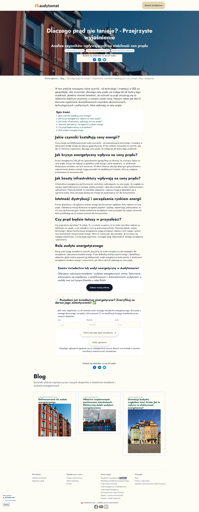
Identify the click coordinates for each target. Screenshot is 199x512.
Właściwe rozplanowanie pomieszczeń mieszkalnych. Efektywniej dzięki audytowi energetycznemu (98, 403)
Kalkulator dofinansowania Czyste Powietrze (150, 484)
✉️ (9, 500)
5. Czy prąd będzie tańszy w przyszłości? (74, 127)
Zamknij (6, 504)
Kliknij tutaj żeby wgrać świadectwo (98, 332)
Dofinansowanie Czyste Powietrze (112, 492)
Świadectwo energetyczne (113, 478)
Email (116, 320)
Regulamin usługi (38, 481)
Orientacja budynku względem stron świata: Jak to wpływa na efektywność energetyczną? (144, 403)
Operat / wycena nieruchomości (112, 495)
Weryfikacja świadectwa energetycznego (115, 481)
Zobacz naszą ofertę (99, 287)
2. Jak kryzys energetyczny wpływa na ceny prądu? (78, 118)
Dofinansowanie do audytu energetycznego (52, 401)
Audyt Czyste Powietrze (109, 484)
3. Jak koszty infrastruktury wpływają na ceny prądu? (79, 121)
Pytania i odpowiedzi (142, 481)
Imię (59, 320)
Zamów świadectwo (153, 5)
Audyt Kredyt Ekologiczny (110, 489)
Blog (62, 78)
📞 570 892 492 (8, 498)
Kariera (69, 484)
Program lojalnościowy (74, 478)
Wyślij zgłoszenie (99, 342)
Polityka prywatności (39, 478)
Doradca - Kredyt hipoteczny (110, 498)
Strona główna (51, 78)
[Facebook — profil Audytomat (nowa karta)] (94, 506)
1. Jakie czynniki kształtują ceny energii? (73, 115)
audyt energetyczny (111, 251)
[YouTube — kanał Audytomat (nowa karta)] (99, 506)
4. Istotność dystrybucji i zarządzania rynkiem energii (79, 124)
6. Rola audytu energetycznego (70, 130)
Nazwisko (89, 320)
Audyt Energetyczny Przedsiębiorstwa (114, 486)
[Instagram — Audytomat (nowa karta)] (104, 506)
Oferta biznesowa (73, 481)
